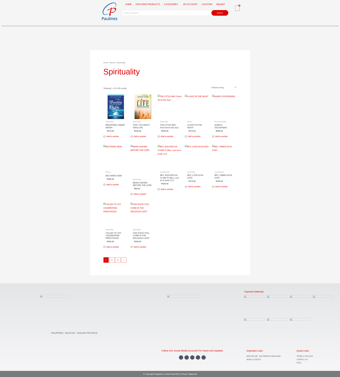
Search (220, 13)
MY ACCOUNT (190, 4)
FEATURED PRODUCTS (148, 4)
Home (105, 63)
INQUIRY (220, 4)
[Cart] (237, 8)
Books (112, 63)
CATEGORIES (171, 4)
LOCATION (207, 4)
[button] (172, 4)
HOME (128, 4)
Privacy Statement (189, 374)
